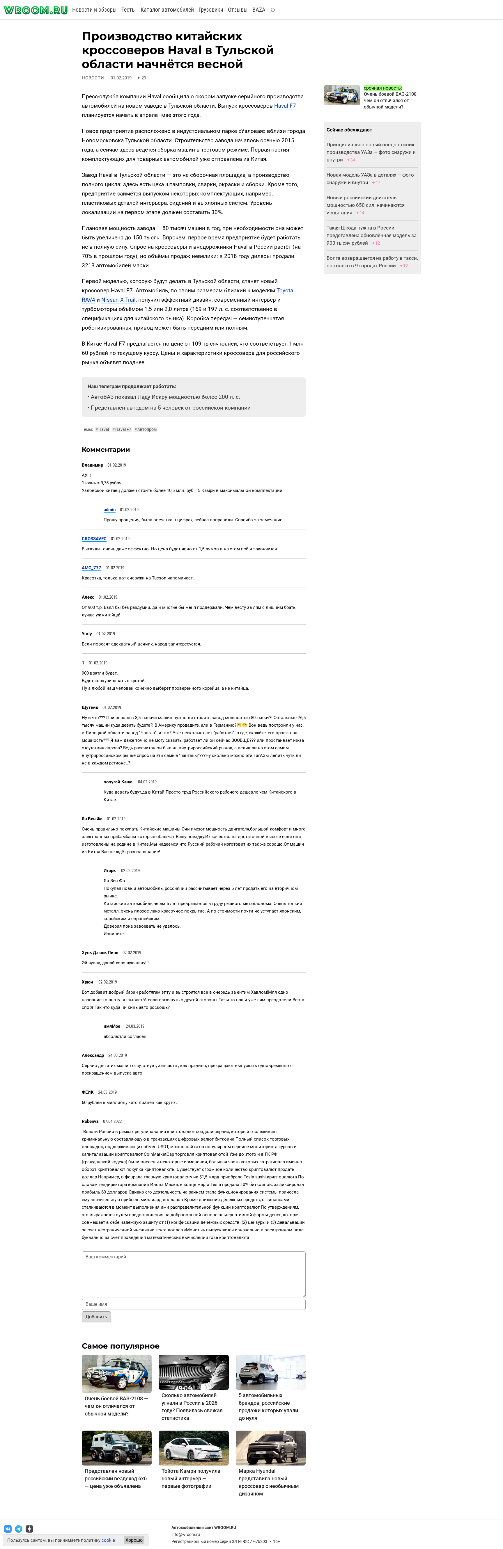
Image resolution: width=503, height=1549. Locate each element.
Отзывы (238, 9)
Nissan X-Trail (118, 299)
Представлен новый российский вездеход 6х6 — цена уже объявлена (116, 1478)
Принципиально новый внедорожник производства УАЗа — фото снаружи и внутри (371, 152)
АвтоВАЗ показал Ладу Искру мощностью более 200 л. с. (165, 397)
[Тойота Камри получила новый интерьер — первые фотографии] (194, 1447)
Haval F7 (285, 105)
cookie (108, 1540)
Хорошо (134, 1540)
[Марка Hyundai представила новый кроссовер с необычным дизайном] (271, 1447)
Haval (102, 429)
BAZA (258, 9)
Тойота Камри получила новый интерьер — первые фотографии (191, 1478)
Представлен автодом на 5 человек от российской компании (171, 407)
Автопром (145, 429)
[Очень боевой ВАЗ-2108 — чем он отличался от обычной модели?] (117, 1373)
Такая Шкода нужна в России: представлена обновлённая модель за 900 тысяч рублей (372, 235)
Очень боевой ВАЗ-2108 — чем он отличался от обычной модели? (116, 1406)
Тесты (128, 9)
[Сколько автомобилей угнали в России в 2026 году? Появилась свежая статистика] (194, 1372)
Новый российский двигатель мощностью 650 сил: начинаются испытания (366, 205)
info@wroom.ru (185, 1534)
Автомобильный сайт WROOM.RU (203, 1527)
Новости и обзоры (94, 9)
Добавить (96, 1316)
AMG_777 (91, 567)
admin (110, 509)
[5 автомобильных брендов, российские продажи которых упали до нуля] (271, 1372)
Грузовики (211, 9)
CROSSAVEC (94, 538)
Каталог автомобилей (167, 9)
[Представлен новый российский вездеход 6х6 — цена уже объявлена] (117, 1447)
